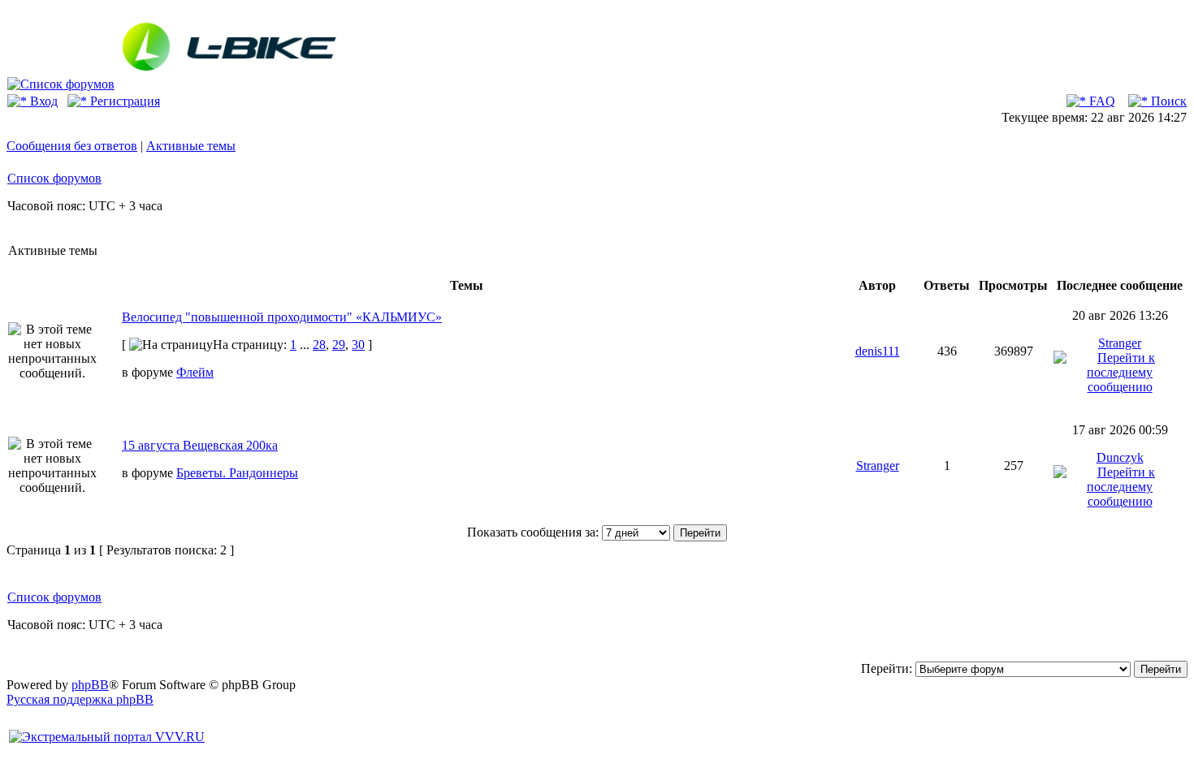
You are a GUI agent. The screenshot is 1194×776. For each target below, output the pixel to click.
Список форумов (54, 178)
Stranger (1119, 343)
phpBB (90, 685)
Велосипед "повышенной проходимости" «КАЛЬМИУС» (282, 317)
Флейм (195, 372)
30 (358, 344)
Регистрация (123, 101)
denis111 (877, 351)
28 (319, 344)
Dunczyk (1120, 457)
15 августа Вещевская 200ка (200, 445)
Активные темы (191, 146)
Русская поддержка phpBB (80, 699)
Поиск (1167, 101)
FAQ (1100, 101)
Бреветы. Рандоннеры (237, 473)
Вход (42, 101)
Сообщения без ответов (71, 146)
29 (338, 344)
